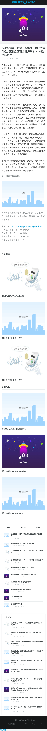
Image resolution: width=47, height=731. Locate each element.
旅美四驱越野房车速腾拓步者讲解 (12, 513)
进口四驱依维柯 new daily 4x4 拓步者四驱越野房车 (27, 560)
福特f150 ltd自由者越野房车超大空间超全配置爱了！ (26, 633)
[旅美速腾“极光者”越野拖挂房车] (23, 318)
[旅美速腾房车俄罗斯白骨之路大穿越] (23, 276)
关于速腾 (14, 720)
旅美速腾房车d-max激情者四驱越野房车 (23, 574)
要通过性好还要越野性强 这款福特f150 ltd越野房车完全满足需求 (27, 652)
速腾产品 (9, 528)
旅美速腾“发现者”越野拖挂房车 (12, 380)
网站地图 (3, 730)
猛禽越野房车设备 (16, 604)
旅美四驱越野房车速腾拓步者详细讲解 (14, 471)
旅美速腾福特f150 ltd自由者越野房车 (22, 543)
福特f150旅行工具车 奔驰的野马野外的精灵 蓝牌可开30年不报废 (27, 670)
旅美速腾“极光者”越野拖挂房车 (12, 338)
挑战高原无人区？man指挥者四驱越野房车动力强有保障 (26, 624)
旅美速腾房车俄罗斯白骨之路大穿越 (13, 296)
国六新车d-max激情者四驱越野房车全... (14, 429)
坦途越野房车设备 (16, 596)
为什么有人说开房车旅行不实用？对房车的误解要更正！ (26, 708)
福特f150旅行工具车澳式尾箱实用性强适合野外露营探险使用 (26, 661)
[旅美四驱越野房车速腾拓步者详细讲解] (23, 451)
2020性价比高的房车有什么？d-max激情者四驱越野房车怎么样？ (26, 680)
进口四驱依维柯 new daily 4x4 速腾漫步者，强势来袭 (27, 552)
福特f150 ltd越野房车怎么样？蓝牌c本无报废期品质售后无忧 (26, 698)
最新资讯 (23, 528)
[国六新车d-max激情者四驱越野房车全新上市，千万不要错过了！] (23, 24)
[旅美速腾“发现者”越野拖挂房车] (23, 360)
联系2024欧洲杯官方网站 (27, 720)
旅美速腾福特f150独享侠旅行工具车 (22, 567)
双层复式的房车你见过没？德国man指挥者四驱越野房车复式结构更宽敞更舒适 (26, 689)
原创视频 (38, 528)
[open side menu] (3, 3)
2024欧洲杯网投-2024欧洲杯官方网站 (23, 2)
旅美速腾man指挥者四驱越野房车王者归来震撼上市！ (26, 535)
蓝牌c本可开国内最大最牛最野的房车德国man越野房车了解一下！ (27, 642)
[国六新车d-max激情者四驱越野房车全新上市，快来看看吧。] (23, 409)
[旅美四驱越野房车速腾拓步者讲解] (23, 493)
